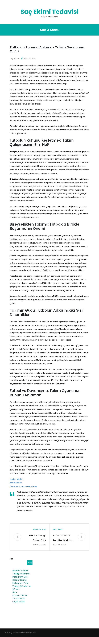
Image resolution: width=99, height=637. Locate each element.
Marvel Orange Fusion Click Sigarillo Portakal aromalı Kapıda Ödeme (36, 538)
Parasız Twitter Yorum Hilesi (20, 597)
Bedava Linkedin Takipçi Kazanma (21, 572)
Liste (14, 592)
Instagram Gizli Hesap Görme (19, 578)
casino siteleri (16, 479)
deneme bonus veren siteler (23, 486)
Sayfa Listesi (18, 601)
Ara (11, 558)
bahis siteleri (16, 482)
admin (16, 58)
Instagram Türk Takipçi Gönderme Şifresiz (21, 586)
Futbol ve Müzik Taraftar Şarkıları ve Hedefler (62, 538)
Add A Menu (49, 30)
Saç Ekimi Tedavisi (49, 11)
